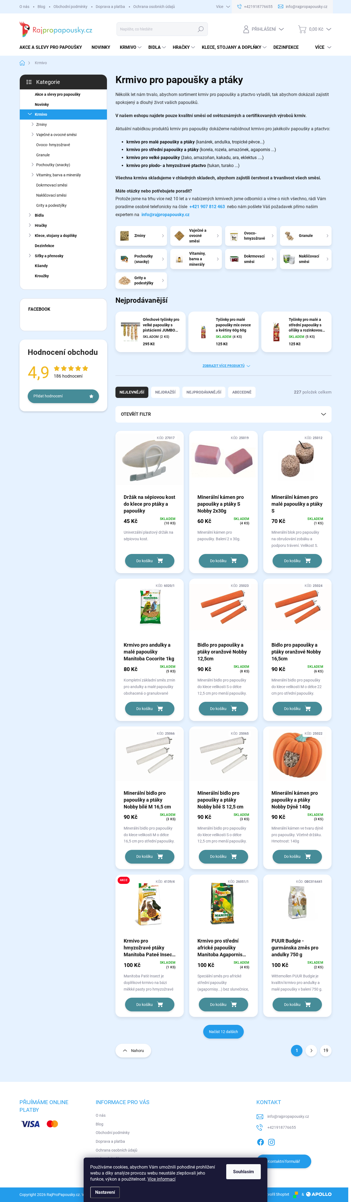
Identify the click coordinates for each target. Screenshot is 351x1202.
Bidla (39, 215)
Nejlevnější (132, 392)
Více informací (162, 1179)
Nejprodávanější (203, 392)
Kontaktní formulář (284, 1161)
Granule (43, 155)
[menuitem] (52, 47)
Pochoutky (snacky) (53, 165)
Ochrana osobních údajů (154, 6)
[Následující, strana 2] (311, 1050)
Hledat (200, 29)
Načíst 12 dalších (223, 1032)
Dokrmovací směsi (51, 185)
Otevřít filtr (136, 414)
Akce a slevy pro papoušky (57, 94)
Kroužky (42, 276)
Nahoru (137, 1050)
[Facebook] (260, 1141)
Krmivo (41, 114)
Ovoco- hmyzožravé (53, 145)
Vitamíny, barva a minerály (58, 175)
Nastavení (105, 1192)
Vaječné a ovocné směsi (56, 134)
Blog (41, 6)
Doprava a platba (110, 6)
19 (325, 1050)
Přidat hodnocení (48, 396)
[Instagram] (271, 1141)
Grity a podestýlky (51, 205)
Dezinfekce (44, 246)
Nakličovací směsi (51, 195)
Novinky (42, 104)
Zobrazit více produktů (224, 366)
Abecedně (241, 392)
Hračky (41, 225)
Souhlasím (243, 1171)
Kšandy (41, 266)
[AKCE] (150, 906)
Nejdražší (165, 392)
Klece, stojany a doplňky (56, 235)
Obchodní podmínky (70, 6)
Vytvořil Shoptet (275, 1194)
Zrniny (41, 124)
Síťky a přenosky (49, 256)
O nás (24, 6)
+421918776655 (281, 1127)
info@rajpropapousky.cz (165, 214)
